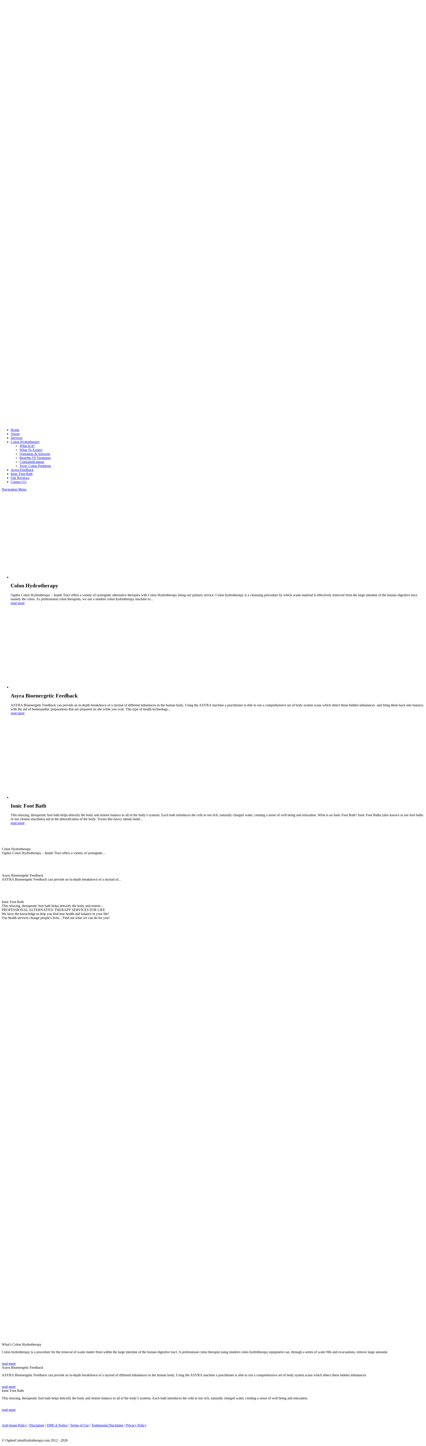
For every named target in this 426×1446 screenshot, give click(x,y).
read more (18, 603)
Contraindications (32, 462)
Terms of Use (79, 1425)
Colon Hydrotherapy (25, 442)
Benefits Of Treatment (35, 458)
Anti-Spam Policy (14, 1425)
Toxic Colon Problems (35, 466)
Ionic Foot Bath (22, 474)
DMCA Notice (57, 1425)
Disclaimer (36, 1425)
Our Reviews (20, 478)
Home (15, 430)
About (15, 434)
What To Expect (31, 450)
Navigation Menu (14, 489)
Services (16, 438)
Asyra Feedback (22, 470)
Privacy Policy (136, 1425)
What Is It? (27, 446)
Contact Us (18, 482)
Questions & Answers (35, 454)
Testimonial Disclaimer (107, 1425)
